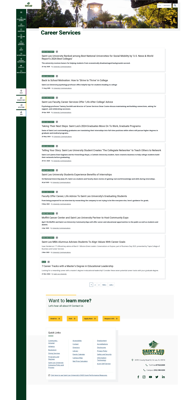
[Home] (28, 4)
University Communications (62, 67)
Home (159, 5)
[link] (55, 318)
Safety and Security (104, 354)
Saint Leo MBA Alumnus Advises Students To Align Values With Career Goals (83, 241)
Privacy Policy (102, 351)
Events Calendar (79, 354)
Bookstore (52, 350)
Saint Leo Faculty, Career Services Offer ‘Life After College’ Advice (77, 102)
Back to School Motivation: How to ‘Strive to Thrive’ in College (75, 80)
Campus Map (78, 358)
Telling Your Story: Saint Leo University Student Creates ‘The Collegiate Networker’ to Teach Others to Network (101, 150)
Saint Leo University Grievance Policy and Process (56, 365)
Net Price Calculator (80, 361)
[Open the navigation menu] (21, 12)
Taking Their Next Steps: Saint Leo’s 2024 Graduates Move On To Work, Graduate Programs (91, 126)
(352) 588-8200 (159, 370)
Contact (76, 344)
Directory (76, 347)
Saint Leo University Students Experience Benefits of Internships (77, 174)
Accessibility (77, 341)
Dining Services (54, 353)
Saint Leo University (60, 274)
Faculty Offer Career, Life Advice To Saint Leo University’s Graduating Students (84, 196)
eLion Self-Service (104, 364)
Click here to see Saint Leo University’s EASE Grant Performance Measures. (79, 375)
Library (75, 351)
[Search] (175, 6)
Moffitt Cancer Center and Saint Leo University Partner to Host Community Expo (85, 217)
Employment (102, 341)
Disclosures (101, 347)
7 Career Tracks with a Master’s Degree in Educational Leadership (77, 266)
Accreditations (102, 344)
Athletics (51, 346)
